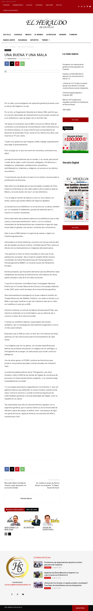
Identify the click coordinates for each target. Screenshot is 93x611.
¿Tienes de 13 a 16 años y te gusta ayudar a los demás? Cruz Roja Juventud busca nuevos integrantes (75, 85)
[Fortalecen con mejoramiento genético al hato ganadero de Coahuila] (38, 564)
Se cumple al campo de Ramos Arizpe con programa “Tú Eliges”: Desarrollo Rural (47, 485)
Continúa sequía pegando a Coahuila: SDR (72, 94)
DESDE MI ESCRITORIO (48, 528)
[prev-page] (6, 534)
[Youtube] (90, 6)
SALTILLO (47, 578)
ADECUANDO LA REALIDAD (11, 528)
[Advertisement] (32, 443)
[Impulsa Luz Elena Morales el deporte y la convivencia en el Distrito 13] (38, 574)
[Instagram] (81, 6)
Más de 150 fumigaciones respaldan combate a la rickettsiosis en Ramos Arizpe (75, 102)
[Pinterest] (17, 63)
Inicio (6, 47)
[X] (84, 6)
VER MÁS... (75, 120)
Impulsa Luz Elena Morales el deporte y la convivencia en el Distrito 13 (73, 76)
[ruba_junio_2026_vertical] (75, 152)
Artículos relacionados (15, 510)
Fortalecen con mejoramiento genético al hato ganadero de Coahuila (73, 67)
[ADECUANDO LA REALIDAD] (13, 520)
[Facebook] (78, 6)
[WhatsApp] (22, 63)
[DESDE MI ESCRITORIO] (51, 520)
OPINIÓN (13, 47)
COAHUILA (48, 567)
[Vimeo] (87, 6)
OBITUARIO (67, 110)
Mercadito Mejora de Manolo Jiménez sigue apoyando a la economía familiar (15, 485)
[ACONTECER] (32, 520)
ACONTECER (29, 527)
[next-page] (9, 534)
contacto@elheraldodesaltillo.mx (18, 585)
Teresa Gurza (11, 58)
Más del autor (31, 510)
